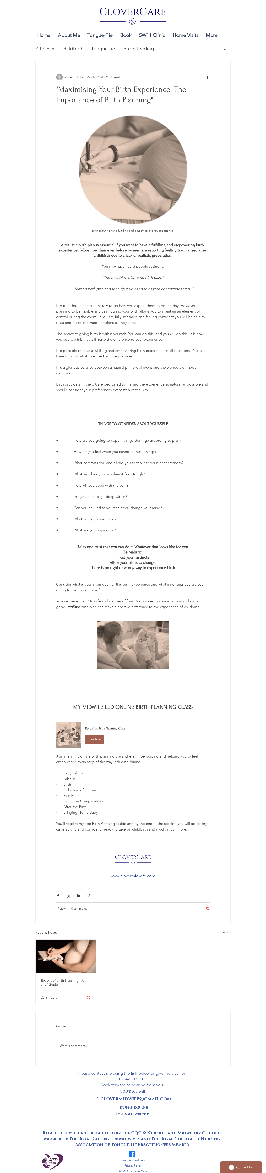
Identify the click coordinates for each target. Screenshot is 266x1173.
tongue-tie (103, 49)
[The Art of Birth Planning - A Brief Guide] (66, 956)
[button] (100, 33)
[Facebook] (132, 1154)
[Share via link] (89, 896)
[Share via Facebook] (58, 896)
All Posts (44, 49)
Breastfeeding (138, 49)
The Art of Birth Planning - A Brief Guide (62, 982)
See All (226, 932)
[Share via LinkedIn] (78, 896)
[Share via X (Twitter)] (68, 896)
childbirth (73, 49)
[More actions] (207, 77)
